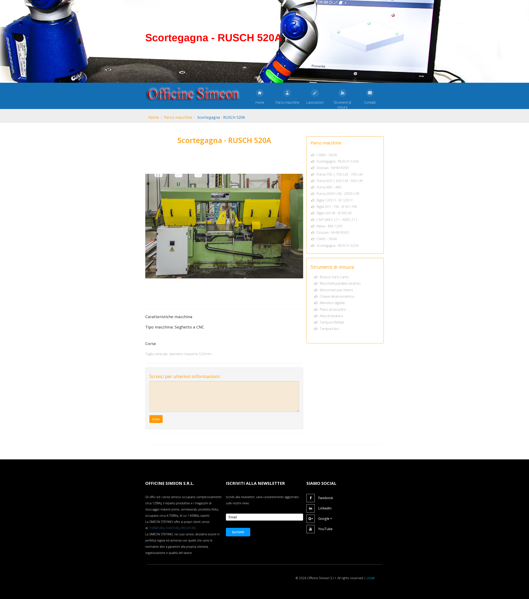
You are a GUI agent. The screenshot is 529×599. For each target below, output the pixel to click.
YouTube (325, 529)
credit (371, 578)
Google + (325, 518)
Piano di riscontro (333, 309)
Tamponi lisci (329, 328)
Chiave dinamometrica (337, 296)
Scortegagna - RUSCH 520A (338, 161)
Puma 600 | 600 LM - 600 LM (340, 180)
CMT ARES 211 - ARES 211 (337, 219)
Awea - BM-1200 (329, 226)
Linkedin (324, 508)
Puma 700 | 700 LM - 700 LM (340, 174)
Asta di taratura (331, 315)
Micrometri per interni (336, 290)
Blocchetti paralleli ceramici (340, 283)
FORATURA (172, 528)
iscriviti (238, 532)
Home (153, 117)
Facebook (325, 498)
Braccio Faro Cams (334, 276)
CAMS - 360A (327, 154)
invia (156, 419)
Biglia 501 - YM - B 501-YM (337, 206)
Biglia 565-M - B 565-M (334, 213)
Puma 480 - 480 (329, 187)
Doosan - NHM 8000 (333, 167)
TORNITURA (156, 528)
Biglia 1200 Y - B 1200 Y (335, 200)
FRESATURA (188, 528)
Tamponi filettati (332, 322)
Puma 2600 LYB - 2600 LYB (338, 193)
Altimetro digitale (332, 302)
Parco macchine (178, 117)
